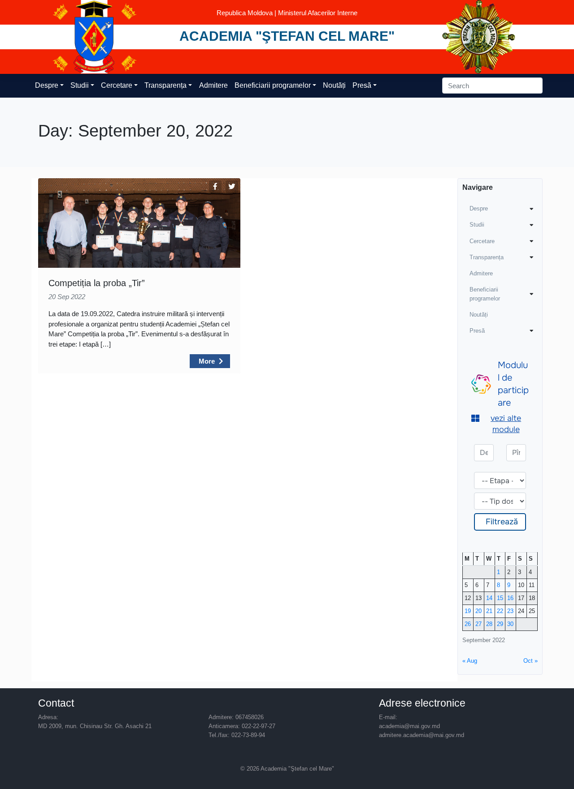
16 (510, 598)
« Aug (469, 660)
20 (478, 611)
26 (468, 624)
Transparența (165, 85)
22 (500, 611)
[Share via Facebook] (215, 186)
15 (500, 598)
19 (468, 611)
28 (489, 624)
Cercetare (116, 85)
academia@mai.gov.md (409, 726)
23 (510, 611)
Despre (46, 85)
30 (510, 624)
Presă (361, 85)
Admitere (213, 85)
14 (489, 598)
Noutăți (334, 85)
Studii (79, 85)
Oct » (530, 660)
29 (500, 624)
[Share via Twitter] (232, 186)
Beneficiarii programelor (273, 85)
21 (489, 611)
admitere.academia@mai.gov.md (421, 735)
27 (478, 624)
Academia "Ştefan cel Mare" (287, 35)
